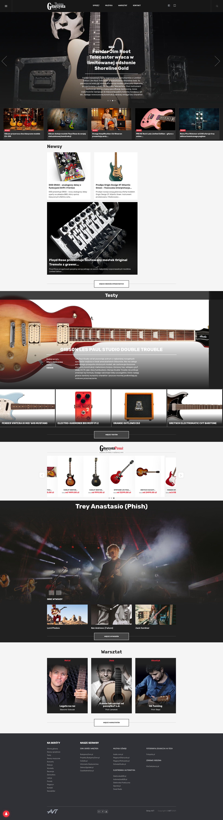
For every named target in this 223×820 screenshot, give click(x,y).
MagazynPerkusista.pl (121, 761)
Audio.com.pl (118, 754)
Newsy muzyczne (53, 759)
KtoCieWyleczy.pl (152, 766)
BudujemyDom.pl (86, 754)
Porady (49, 781)
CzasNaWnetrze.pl (87, 771)
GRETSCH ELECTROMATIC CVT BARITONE (193, 423)
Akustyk (155, 660)
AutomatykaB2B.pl (120, 779)
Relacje (50, 765)
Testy (49, 755)
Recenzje (50, 772)
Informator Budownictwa (89, 764)
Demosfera (51, 775)
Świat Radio (117, 789)
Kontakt (137, 6)
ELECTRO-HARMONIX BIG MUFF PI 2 (78, 423)
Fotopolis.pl (150, 754)
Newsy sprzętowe (53, 752)
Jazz (111, 660)
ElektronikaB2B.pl (119, 776)
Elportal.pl (117, 786)
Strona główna (52, 749)
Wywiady (50, 768)
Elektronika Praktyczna (121, 783)
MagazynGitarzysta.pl (121, 758)
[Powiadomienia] (6, 814)
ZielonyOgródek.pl (86, 767)
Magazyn (50, 785)
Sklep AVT (150, 811)
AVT (170, 811)
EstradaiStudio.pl (119, 764)
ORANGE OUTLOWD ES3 (126, 423)
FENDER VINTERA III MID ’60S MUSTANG (24, 423)
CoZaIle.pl (83, 761)
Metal (67, 660)
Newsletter (51, 791)
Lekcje (49, 778)
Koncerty (50, 762)
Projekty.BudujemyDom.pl (90, 758)
